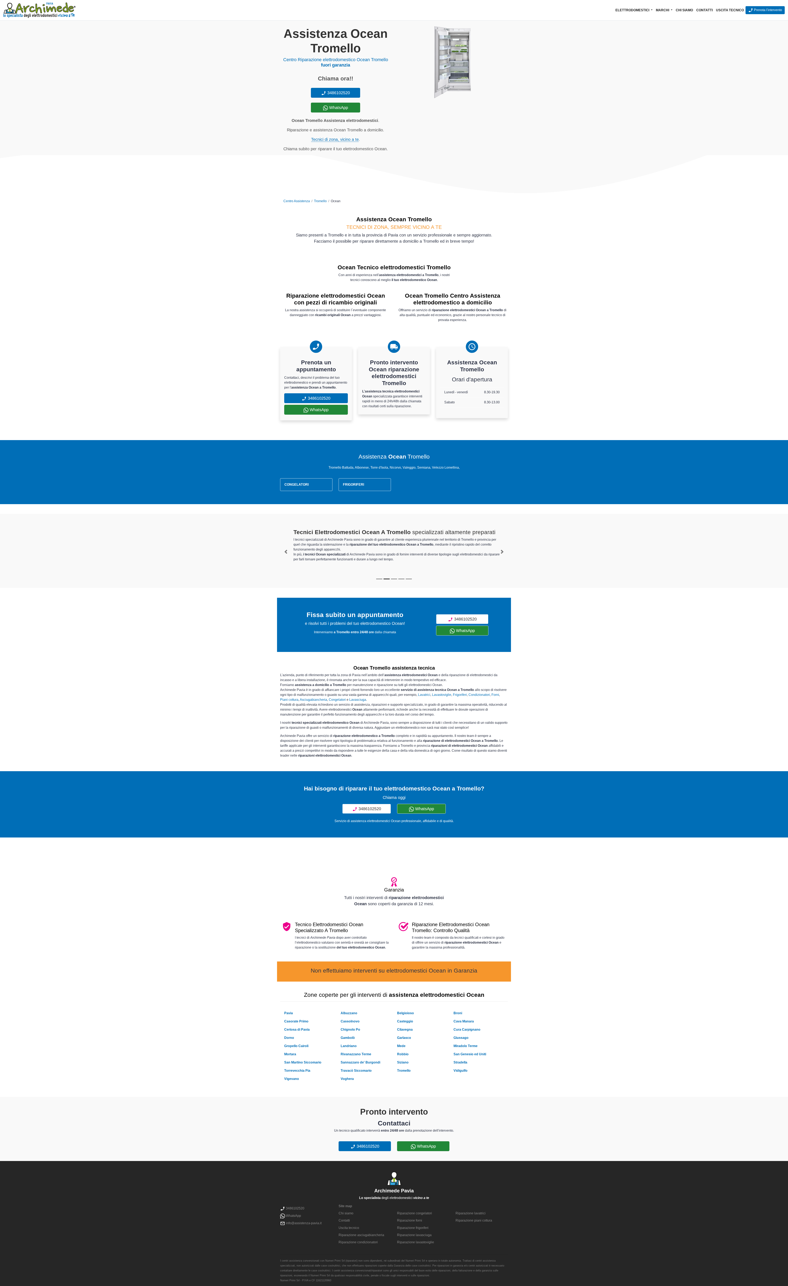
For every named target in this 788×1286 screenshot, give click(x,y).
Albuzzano (349, 1013)
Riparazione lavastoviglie (415, 1242)
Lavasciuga (357, 699)
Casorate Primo (296, 1021)
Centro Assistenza (296, 201)
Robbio (403, 1054)
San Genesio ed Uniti (470, 1054)
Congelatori (337, 699)
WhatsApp (338, 107)
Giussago (461, 1037)
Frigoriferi (460, 694)
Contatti (704, 10)
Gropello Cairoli (296, 1046)
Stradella (460, 1062)
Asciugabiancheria (313, 699)
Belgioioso (405, 1013)
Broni (458, 1013)
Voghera (347, 1079)
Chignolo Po (350, 1029)
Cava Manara (464, 1021)
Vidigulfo (460, 1070)
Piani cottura (289, 699)
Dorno (289, 1037)
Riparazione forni (409, 1220)
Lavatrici (424, 694)
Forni (495, 694)
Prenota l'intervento (767, 10)
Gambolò (348, 1037)
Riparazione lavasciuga (414, 1235)
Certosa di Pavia (297, 1029)
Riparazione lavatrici (471, 1213)
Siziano (403, 1062)
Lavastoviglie (441, 694)
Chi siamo (684, 10)
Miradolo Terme (466, 1046)
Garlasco (404, 1037)
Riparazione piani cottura (474, 1220)
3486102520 (338, 93)
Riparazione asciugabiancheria (361, 1235)
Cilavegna (405, 1029)
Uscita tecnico (730, 10)
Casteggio (405, 1021)
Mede (401, 1046)
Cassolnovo (350, 1021)
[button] (286, 552)
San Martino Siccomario (302, 1062)
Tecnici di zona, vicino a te (335, 139)
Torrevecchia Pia (297, 1070)
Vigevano (291, 1079)
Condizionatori (479, 694)
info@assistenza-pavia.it (303, 1223)
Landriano (349, 1046)
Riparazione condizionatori (358, 1242)
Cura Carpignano (467, 1029)
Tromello (320, 201)
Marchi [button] (663, 10)
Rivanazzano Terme (356, 1054)
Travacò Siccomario (356, 1070)
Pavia (288, 1013)
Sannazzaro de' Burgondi (360, 1062)
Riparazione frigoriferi (412, 1228)
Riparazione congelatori (414, 1213)
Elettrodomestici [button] (632, 10)
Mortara (290, 1054)
